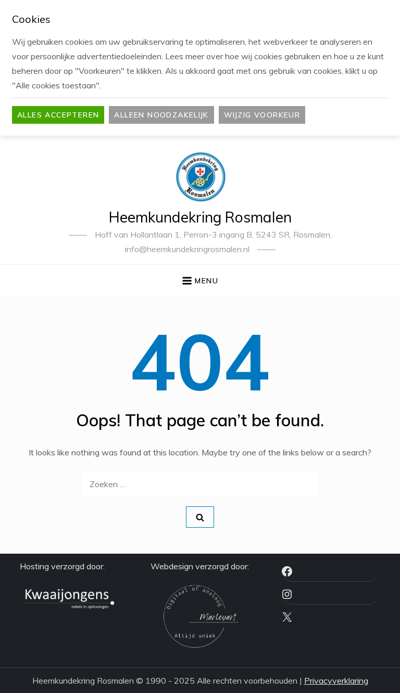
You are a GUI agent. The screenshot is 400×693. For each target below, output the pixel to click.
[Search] (200, 517)
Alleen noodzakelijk (161, 115)
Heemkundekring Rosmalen (200, 217)
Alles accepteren (58, 115)
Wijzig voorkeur (262, 115)
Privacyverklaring (336, 680)
